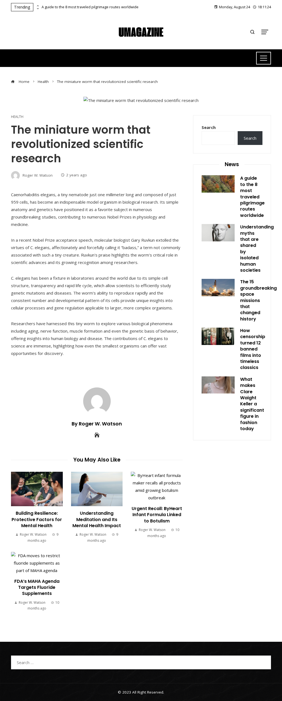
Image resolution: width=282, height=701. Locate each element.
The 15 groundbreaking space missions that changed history (258, 300)
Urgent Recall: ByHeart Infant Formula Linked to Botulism (157, 514)
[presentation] (37, 5)
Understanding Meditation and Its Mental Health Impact (96, 519)
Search (209, 127)
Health (17, 116)
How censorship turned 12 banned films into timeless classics (252, 349)
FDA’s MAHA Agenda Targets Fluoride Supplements (36, 587)
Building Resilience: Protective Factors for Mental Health (37, 519)
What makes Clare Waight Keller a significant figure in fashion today (252, 404)
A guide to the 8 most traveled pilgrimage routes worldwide (90, 7)
